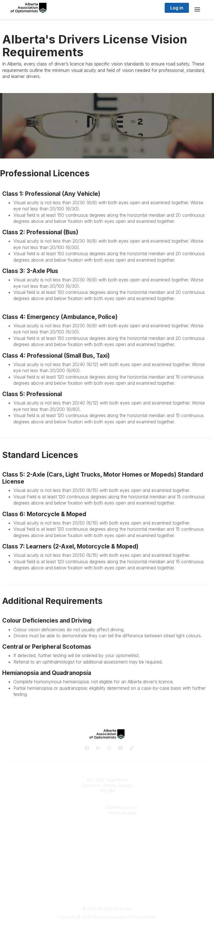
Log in (176, 8)
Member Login (107, 862)
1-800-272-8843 (93, 813)
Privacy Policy (107, 878)
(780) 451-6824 (91, 807)
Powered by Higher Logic (107, 926)
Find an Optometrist (107, 851)
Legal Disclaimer (107, 889)
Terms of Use (107, 884)
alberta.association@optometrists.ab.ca (107, 829)
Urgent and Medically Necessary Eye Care (107, 856)
